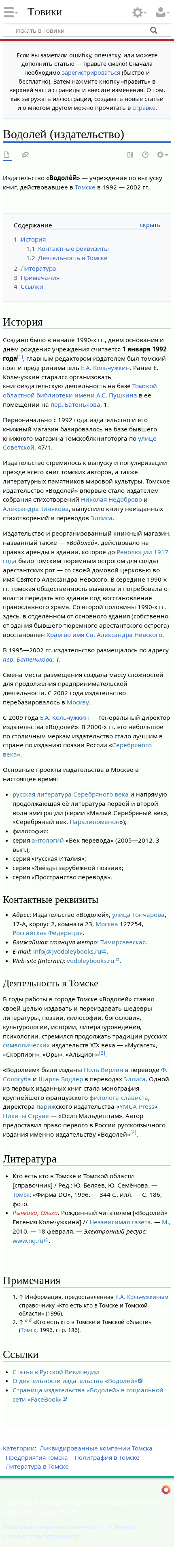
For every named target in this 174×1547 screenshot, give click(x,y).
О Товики (121, 1527)
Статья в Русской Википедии (56, 1372)
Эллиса (101, 518)
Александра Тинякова (36, 508)
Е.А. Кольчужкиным (141, 1297)
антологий (48, 840)
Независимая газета (120, 1222)
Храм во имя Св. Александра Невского (104, 635)
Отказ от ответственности (42, 1536)
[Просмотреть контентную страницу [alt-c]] (7, 155)
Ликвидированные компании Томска (96, 1448)
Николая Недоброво (111, 499)
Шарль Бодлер (60, 1079)
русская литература (42, 794)
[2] (102, 1053)
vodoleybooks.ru (90, 960)
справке (143, 107)
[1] (20, 356)
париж (46, 1106)
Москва (106, 924)
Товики (45, 11)
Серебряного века (101, 794)
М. (165, 1222)
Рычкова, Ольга (35, 1213)
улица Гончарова (138, 914)
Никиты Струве (26, 1116)
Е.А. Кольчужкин (105, 368)
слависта (134, 1097)
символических (26, 1045)
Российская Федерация (48, 933)
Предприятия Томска (37, 1457)
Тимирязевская (123, 942)
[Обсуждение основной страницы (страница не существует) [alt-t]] (25, 155)
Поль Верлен (103, 1070)
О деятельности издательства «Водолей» (75, 1381)
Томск (21, 1194)
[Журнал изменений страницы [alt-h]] (145, 155)
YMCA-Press (136, 1106)
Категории (19, 1448)
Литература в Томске (37, 1466)
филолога (104, 1097)
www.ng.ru (28, 1240)
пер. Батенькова (75, 404)
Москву (78, 702)
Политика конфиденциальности (52, 1527)
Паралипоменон (95, 822)
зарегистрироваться (91, 72)
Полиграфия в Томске (107, 1457)
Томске (85, 187)
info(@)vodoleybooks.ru (67, 951)
